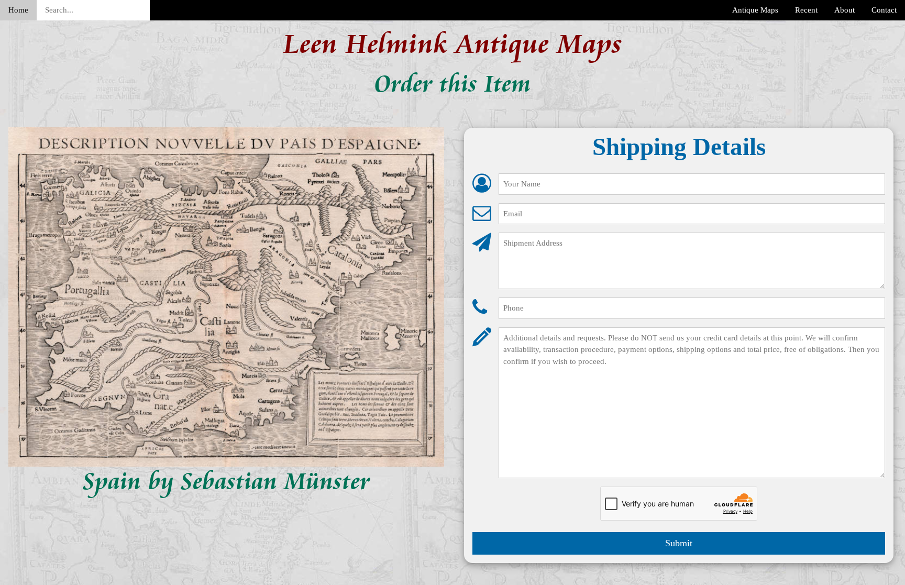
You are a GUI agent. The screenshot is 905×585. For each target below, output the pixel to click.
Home (18, 10)
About (844, 10)
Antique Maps (755, 10)
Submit (678, 543)
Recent (806, 10)
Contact (884, 10)
